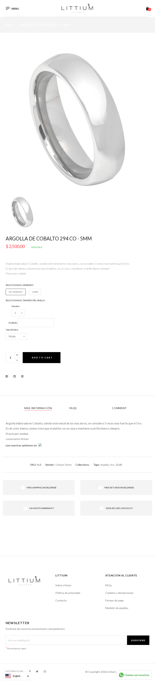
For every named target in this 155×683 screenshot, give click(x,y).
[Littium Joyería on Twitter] (37, 671)
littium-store (64, 464)
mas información (38, 408)
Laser (35, 292)
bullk (119, 464)
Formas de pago (114, 600)
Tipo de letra (12, 329)
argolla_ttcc (107, 464)
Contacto (61, 600)
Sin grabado (16, 292)
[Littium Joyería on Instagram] (45, 671)
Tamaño (15, 306)
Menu (15, 9)
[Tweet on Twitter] (15, 376)
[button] (16, 676)
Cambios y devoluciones (119, 592)
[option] (77, 120)
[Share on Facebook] (8, 376)
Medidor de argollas (116, 608)
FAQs (73, 408)
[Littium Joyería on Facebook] (30, 671)
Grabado (13, 322)
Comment (119, 408)
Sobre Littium (63, 585)
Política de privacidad (67, 592)
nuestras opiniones (22, 445)
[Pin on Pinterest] (22, 376)
